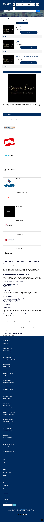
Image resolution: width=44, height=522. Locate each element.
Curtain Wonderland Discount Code (9, 423)
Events (4, 490)
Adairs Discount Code (6, 364)
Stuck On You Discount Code (8, 352)
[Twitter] (20, 514)
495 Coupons (18, 123)
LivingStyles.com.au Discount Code (9, 412)
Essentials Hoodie (6, 451)
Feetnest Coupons (19, 220)
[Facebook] (18, 514)
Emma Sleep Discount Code (7, 384)
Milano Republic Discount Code (8, 421)
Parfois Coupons (19, 206)
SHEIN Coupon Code (6, 343)
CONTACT (37, 4)
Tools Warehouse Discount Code (8, 414)
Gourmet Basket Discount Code (8, 361)
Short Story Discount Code (7, 426)
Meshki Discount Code (7, 366)
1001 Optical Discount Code (7, 410)
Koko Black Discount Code (7, 432)
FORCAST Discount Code (7, 403)
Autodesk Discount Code (7, 439)
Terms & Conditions (6, 477)
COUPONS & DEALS (22, 4)
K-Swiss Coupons (19, 178)
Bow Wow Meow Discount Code (8, 442)
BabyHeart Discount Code (7, 437)
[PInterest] (22, 514)
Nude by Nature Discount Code (8, 394)
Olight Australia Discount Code (8, 373)
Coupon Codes (25, 23)
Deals (20, 23)
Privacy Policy (5, 475)
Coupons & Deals (6, 466)
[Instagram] (24, 514)
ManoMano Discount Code (7, 449)
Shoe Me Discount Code (7, 380)
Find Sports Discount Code (7, 400)
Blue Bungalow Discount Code (8, 389)
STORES (17, 4)
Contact (4, 480)
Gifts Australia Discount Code (8, 416)
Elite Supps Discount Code (7, 348)
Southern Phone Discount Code (8, 444)
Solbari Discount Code (6, 375)
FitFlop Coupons (19, 136)
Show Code (29, 47)
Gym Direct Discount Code (7, 407)
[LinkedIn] (26, 514)
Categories (4, 469)
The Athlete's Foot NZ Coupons (21, 192)
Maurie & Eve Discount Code (8, 371)
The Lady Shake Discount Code (8, 357)
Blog (3, 488)
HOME (14, 4)
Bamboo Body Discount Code (8, 428)
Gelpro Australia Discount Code (8, 382)
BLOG (14, 8)
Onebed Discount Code (7, 387)
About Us (4, 482)
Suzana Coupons (19, 248)
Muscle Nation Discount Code (8, 345)
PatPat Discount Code (6, 405)
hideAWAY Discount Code (7, 378)
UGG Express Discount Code (8, 419)
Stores (4, 464)
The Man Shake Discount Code (8, 355)
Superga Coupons (19, 234)
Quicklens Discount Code (7, 368)
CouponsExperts (15, 302)
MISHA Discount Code (6, 435)
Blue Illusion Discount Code (7, 396)
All (17, 23)
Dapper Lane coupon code (16, 266)
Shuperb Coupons (19, 150)
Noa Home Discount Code (7, 398)
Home (4, 462)
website (11, 285)
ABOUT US (33, 4)
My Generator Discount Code (8, 430)
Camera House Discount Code (8, 446)
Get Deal (28, 32)
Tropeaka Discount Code (7, 350)
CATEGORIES (28, 4)
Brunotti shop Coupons (20, 164)
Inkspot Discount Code (7, 391)
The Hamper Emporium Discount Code (9, 359)
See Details (5, 36)
